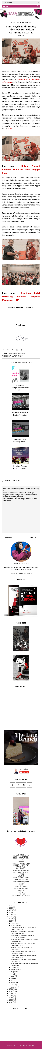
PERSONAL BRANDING (21, 881)
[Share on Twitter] (7, 349)
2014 (11, 998)
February (14, 985)
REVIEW (21, 890)
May (12, 978)
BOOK (21, 860)
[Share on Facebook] (3, 349)
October (14, 967)
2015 (11, 996)
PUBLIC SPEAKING (21, 887)
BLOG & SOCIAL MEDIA (21, 858)
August (13, 972)
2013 (11, 1000)
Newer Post (8, 537)
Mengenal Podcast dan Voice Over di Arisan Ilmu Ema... (23, 944)
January (14, 987)
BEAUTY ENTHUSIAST (21, 856)
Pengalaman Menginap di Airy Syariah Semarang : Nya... (24, 956)
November (15, 925)
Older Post (33, 537)
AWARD (21, 854)
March (13, 982)
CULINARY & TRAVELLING (21, 863)
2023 (11, 912)
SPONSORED (21, 894)
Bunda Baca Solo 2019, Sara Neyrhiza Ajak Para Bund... (23, 928)
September (15, 969)
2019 (11, 921)
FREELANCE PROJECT (21, 872)
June (13, 976)
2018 (11, 989)
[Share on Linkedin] (17, 349)
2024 (11, 910)
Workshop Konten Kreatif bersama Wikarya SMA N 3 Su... (22, 932)
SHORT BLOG (21, 892)
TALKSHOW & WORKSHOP (12, 356)
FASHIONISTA (21, 869)
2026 (11, 906)
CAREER (21, 861)
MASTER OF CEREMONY (21, 878)
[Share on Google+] (22, 349)
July (12, 974)
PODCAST (21, 883)
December (15, 923)
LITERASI (21, 876)
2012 (11, 1002)
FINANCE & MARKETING (21, 870)
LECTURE (21, 874)
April (13, 980)
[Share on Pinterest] (12, 349)
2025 (11, 908)
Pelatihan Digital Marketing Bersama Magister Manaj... (23, 952)
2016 (11, 993)
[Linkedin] (29, 785)
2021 (11, 917)
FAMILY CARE (21, 867)
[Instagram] (23, 785)
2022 (11, 914)
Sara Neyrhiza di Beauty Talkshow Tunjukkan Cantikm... (22, 936)
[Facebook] (12, 785)
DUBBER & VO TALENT (21, 865)
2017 (11, 991)
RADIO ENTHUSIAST (21, 888)
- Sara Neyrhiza (29, 1045)
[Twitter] (18, 785)
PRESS (21, 885)
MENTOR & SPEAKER (21, 23)
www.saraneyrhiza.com (24, 573)
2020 (11, 919)
